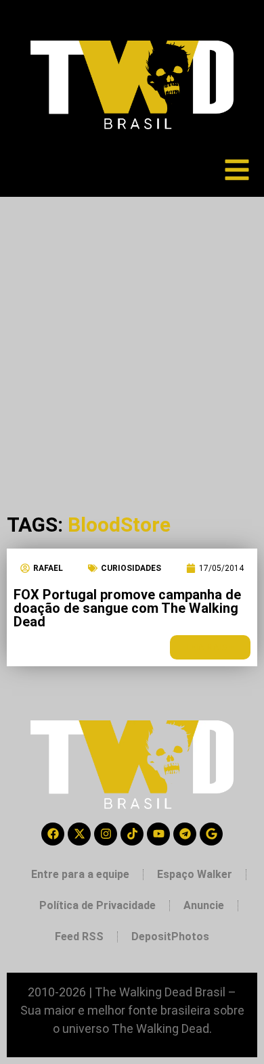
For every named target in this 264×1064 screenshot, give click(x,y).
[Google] (211, 834)
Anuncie (203, 905)
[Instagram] (105, 834)
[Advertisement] (132, 335)
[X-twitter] (79, 834)
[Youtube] (158, 834)
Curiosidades (131, 568)
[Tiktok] (132, 834)
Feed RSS (79, 936)
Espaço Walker (194, 874)
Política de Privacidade (97, 905)
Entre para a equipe (80, 874)
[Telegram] (184, 834)
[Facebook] (52, 834)
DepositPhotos (170, 936)
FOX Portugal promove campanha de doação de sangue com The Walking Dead (127, 608)
